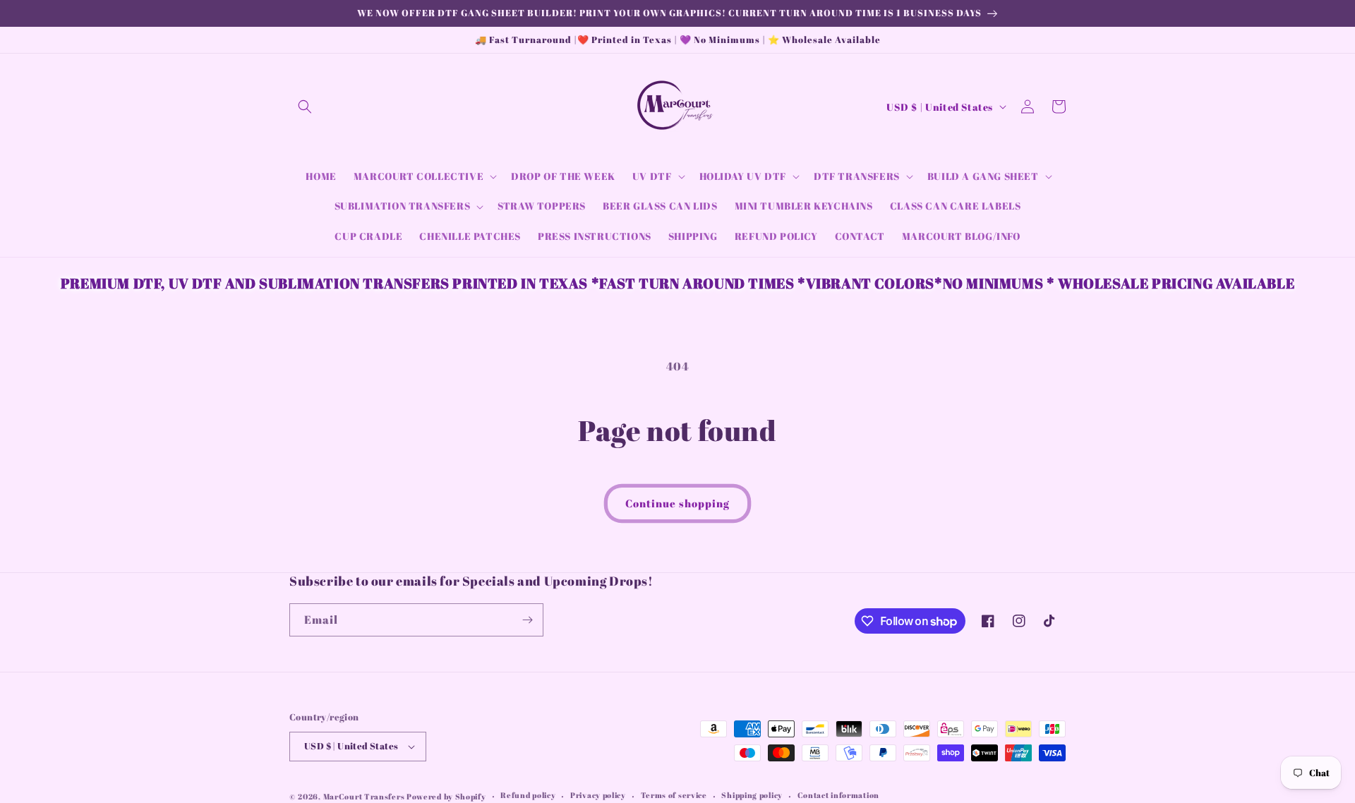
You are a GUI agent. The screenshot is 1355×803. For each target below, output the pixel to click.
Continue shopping (677, 503)
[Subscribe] (527, 619)
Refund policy (527, 795)
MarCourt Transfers (364, 796)
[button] (304, 106)
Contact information (838, 795)
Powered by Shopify (446, 796)
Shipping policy (752, 795)
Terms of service (674, 795)
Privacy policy (598, 795)
